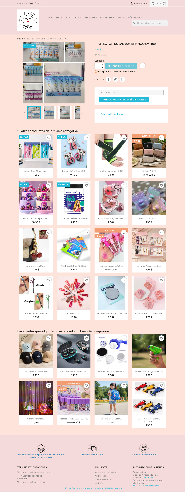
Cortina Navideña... (36, 418)
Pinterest (122, 79)
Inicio (49, 17)
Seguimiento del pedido (105, 472)
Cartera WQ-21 (149, 171)
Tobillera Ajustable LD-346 (111, 171)
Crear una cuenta (103, 479)
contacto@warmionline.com (146, 485)
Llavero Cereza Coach (36, 266)
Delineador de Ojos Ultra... (36, 313)
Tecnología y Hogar (130, 17)
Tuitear (115, 79)
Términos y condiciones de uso (31, 482)
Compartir (108, 79)
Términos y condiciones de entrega (33, 472)
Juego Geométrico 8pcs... (36, 171)
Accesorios (107, 17)
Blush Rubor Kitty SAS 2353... (111, 218)
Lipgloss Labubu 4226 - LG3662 (73, 418)
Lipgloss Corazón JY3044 (111, 266)
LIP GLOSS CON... (74, 313)
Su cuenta (101, 467)
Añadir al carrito (121, 66)
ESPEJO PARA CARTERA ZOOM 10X (111, 313)
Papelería (91, 17)
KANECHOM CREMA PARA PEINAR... (74, 218)
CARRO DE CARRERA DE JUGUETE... (149, 420)
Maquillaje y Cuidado (69, 17)
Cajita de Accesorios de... (149, 266)
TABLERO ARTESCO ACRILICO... (73, 266)
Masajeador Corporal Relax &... (111, 371)
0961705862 (35, 3)
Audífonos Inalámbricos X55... (73, 371)
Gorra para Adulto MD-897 (36, 371)
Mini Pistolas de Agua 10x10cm (149, 371)
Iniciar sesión (101, 476)
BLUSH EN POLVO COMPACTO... (148, 313)
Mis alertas (100, 483)
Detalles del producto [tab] (112, 114)
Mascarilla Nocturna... (149, 218)
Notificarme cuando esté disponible (123, 99)
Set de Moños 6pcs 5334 (73, 171)
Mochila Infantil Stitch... (111, 418)
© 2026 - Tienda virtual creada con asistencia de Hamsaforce (92, 488)
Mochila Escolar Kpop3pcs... (36, 218)
